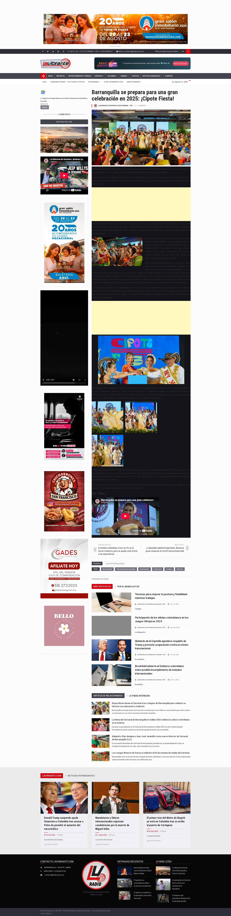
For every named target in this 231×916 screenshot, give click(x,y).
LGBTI (44, 82)
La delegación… (140, 632)
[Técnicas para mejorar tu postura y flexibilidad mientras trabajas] (111, 602)
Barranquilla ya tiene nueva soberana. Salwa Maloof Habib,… (142, 870)
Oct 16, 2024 (174, 604)
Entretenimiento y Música (79, 76)
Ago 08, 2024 (175, 627)
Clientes (169, 76)
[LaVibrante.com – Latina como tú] (58, 63)
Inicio (50, 76)
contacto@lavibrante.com (54, 875)
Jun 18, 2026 (174, 654)
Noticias (180, 569)
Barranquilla (107, 569)
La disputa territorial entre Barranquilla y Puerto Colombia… (179, 870)
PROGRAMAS (93, 82)
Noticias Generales (151, 76)
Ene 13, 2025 (174, 680)
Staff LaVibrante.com (113, 82)
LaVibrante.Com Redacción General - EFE (115, 105)
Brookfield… (139, 684)
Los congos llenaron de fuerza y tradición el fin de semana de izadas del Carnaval (150, 753)
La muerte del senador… (104, 840)
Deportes (60, 76)
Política (135, 76)
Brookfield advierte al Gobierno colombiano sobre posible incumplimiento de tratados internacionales (159, 670)
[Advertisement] (141, 204)
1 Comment (141, 105)
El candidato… (140, 659)
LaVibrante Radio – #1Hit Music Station (67, 82)
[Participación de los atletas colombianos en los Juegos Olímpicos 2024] (111, 626)
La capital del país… (154, 836)
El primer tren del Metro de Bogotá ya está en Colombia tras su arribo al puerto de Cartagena (166, 821)
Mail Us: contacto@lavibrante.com (131, 51)
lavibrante (157, 569)
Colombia (111, 76)
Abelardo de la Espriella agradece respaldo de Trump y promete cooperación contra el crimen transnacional (161, 645)
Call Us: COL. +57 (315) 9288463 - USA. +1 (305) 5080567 (90, 51)
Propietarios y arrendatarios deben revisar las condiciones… (143, 883)
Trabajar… (138, 609)
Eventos (99, 76)
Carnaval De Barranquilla (115, 564)
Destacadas (144, 569)
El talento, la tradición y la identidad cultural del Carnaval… (142, 895)
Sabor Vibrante (134, 82)
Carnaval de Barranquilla (126, 569)
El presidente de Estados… (54, 840)
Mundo (124, 76)
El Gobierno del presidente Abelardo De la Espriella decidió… (181, 898)
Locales (169, 569)
